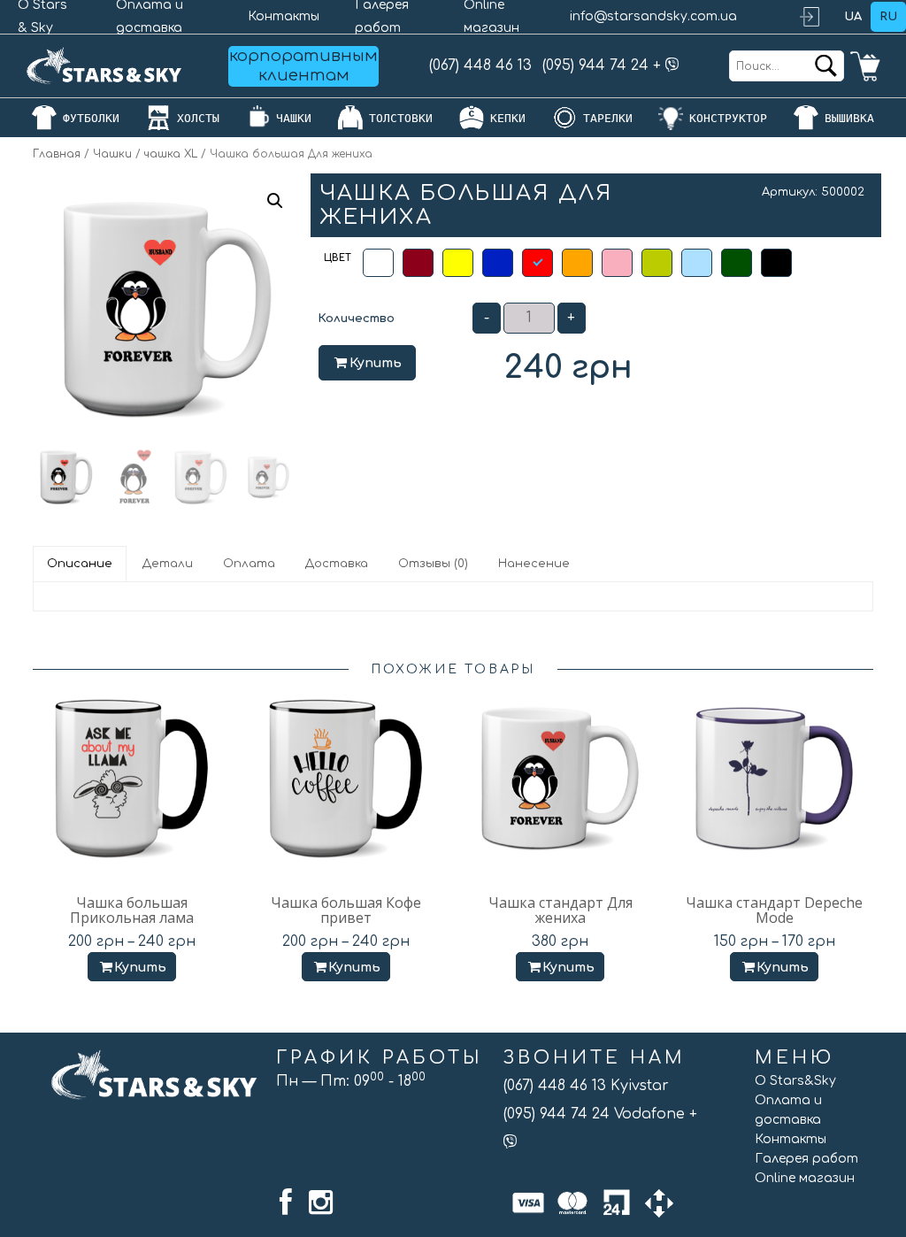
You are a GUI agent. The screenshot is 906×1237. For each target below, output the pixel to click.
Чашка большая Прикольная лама (132, 910)
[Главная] (104, 66)
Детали (167, 563)
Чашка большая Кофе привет (346, 910)
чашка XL (170, 154)
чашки (293, 118)
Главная (57, 154)
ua (853, 17)
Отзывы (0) (433, 563)
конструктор (728, 118)
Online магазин (805, 1178)
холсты (198, 118)
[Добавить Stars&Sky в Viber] (672, 65)
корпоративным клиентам (303, 65)
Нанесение (534, 563)
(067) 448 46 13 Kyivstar (586, 1086)
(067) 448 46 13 (480, 65)
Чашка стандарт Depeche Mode (774, 910)
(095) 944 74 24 (595, 65)
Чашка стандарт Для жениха (560, 910)
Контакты (283, 16)
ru (888, 17)
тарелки (608, 118)
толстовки (401, 118)
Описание (79, 563)
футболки (91, 118)
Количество (356, 318)
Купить (375, 363)
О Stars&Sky (795, 1080)
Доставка (336, 563)
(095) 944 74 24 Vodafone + (600, 1114)
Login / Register (817, 17)
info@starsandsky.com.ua (653, 16)
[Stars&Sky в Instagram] (321, 1202)
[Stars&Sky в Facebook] (286, 1202)
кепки (508, 118)
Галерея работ (806, 1158)
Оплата (249, 563)
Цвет (337, 258)
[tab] (80, 563)
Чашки (112, 154)
